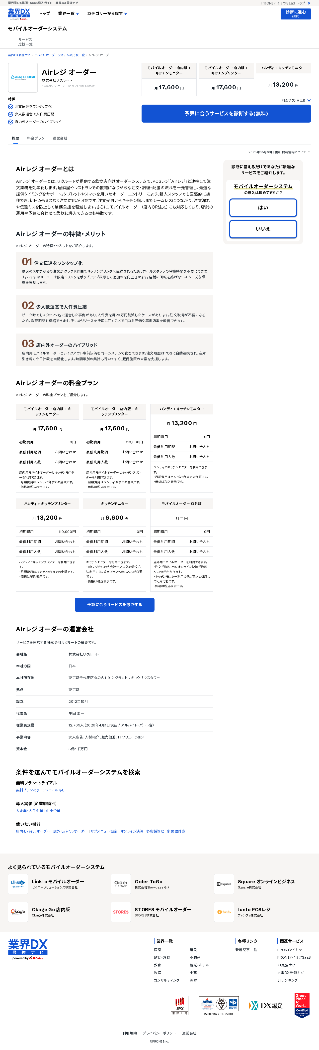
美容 (193, 980)
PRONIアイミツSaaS (294, 957)
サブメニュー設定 (103, 831)
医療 (157, 950)
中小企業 (53, 811)
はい (263, 207)
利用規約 (129, 1033)
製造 (157, 972)
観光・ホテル (199, 965)
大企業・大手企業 (29, 811)
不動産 (195, 957)
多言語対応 (176, 831)
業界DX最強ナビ (19, 55)
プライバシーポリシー (159, 1033)
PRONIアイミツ (289, 950)
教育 (157, 965)
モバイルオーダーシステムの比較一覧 (59, 55)
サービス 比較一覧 (25, 41)
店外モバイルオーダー (70, 831)
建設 (193, 950)
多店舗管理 (155, 831)
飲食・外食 (162, 957)
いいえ (263, 229)
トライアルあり (53, 790)
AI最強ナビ (286, 965)
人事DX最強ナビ (290, 972)
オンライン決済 (132, 831)
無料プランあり (28, 790)
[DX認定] (266, 1005)
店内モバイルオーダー (33, 831)
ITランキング (287, 980)
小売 (193, 972)
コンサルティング (167, 980)
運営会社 (189, 1033)
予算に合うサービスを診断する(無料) (226, 113)
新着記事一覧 (246, 950)
